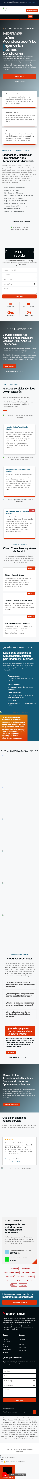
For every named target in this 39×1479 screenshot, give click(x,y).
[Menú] (19, 19)
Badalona (23, 1285)
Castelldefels (25, 1268)
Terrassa (11, 1281)
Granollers (20, 1277)
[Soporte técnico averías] (7, 1252)
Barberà (19, 1281)
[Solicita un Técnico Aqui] (5, 1475)
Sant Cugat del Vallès (11, 1273)
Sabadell (29, 1281)
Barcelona (14, 1268)
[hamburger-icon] (30, 16)
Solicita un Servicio (7, 1477)
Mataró (13, 1285)
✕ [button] (0, 1455)
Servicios (21, 1335)
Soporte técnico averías (20, 1251)
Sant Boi (31, 1277)
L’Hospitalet (10, 1277)
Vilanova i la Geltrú (28, 1273)
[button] (31, 568)
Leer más (8, 451)
